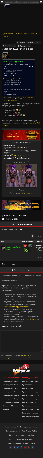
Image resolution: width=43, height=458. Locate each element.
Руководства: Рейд (10, 399)
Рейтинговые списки (30, 416)
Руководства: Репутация (31, 399)
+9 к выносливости (16, 93)
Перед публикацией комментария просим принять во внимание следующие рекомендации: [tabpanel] (20, 321)
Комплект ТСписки (10, 406)
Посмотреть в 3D (33, 43)
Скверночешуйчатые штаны (12, 82)
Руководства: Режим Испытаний (31, 409)
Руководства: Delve (10, 385)
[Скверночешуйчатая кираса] (4, 248)
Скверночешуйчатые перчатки (13, 86)
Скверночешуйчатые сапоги (12, 84)
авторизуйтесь (25, 355)
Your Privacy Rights (29, 431)
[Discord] (10, 447)
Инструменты (25, 427)
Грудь (6, 36)
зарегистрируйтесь (6, 358)
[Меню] (2, 2)
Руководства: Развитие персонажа (12, 388)
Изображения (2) (21, 162)
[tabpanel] (21, 246)
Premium (30, 435)
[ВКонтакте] (32, 447)
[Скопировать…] (32, 236)
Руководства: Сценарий (31, 406)
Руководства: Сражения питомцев (31, 402)
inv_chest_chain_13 (20, 155)
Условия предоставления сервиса (21, 443)
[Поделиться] (41, 2)
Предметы (18, 33)
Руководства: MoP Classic (31, 378)
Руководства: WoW (11, 378)
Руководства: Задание (31, 395)
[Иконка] (5, 55)
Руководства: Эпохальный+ (12, 392)
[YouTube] (25, 447)
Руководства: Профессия (12, 395)
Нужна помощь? (11, 427)
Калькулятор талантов (12, 402)
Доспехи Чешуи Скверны (11, 79)
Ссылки (22, 43)
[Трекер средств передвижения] (21, 205)
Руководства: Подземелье (31, 388)
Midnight (6, 409)
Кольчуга (33, 33)
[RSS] (28, 447)
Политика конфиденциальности (22, 439)
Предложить (27, 193)
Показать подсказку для (14, 98)
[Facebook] (21, 447)
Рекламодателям (13, 431)
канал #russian (31, 319)
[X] (14, 447)
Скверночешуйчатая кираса (12, 80)
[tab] (21, 224)
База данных (8, 33)
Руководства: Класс (10, 381)
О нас (35, 427)
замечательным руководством (16, 307)
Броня (26, 33)
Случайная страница (17, 435)
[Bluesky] (17, 447)
